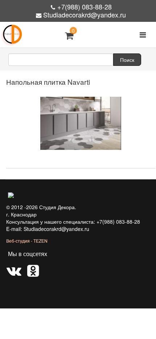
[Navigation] (143, 34)
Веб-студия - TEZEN (27, 241)
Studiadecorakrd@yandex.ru (84, 14)
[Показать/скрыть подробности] (69, 35)
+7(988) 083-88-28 (84, 6)
